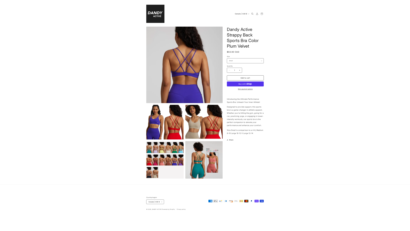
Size (228, 56)
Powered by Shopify (168, 209)
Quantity (230, 66)
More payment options (245, 89)
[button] (252, 13)
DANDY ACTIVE (157, 209)
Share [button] (231, 140)
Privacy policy (181, 209)
